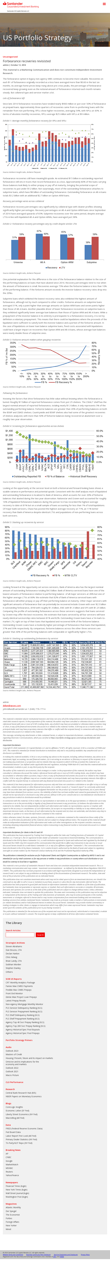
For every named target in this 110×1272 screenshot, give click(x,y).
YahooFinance (12, 1175)
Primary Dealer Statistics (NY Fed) (21, 1139)
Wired (8, 1229)
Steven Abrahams (14, 946)
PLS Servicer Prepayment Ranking (21, 1011)
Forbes (9, 1218)
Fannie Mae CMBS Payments (19, 986)
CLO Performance (14, 1082)
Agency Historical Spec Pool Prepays (23, 1033)
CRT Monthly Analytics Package (20, 982)
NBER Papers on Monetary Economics (24, 1096)
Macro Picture (12, 1075)
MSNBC (9, 1168)
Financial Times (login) (16, 1186)
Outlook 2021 (12, 1071)
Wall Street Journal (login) (17, 1193)
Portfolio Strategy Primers (19, 1040)
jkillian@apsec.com (12, 705)
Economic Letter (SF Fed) (17, 1110)
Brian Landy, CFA (14, 960)
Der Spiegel (11, 1211)
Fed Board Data (13, 1132)
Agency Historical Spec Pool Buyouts (23, 1029)
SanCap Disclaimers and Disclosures (66, 1255)
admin (6, 65)
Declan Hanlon (12, 953)
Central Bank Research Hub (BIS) (21, 1092)
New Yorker (11, 1225)
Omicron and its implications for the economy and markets (22, 1063)
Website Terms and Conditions (13, 1255)
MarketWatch (12, 1164)
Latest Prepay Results (16, 1000)
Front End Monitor (14, 993)
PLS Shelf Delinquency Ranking (20, 1015)
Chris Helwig (11, 957)
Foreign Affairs (12, 1222)
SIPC (54, 1257)
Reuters (9, 1171)
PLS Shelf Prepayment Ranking (20, 1018)
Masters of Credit (14, 1054)
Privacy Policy (85, 1255)
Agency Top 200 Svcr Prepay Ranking (23, 1026)
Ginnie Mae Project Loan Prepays (21, 997)
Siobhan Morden (13, 964)
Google (9, 1161)
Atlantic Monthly (13, 1207)
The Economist (13, 1214)
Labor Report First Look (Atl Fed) (21, 1135)
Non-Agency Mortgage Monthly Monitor (24, 1004)
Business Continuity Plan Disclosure (38, 1255)
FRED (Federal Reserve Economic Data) (24, 1128)
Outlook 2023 (12, 1050)
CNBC (8, 1157)
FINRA (62, 1257)
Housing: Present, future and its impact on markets (29, 1058)
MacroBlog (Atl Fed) (15, 1118)
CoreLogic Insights (14, 1107)
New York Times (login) (16, 1189)
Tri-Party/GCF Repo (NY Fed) (19, 1143)
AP (7, 1153)
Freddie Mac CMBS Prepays (19, 989)
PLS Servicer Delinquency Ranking (21, 1008)
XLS (40, 1008)
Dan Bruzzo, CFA (14, 950)
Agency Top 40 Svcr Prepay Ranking (22, 1022)
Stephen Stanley (13, 968)
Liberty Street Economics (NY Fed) (22, 1114)
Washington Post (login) (17, 1196)
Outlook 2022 (12, 1067)
